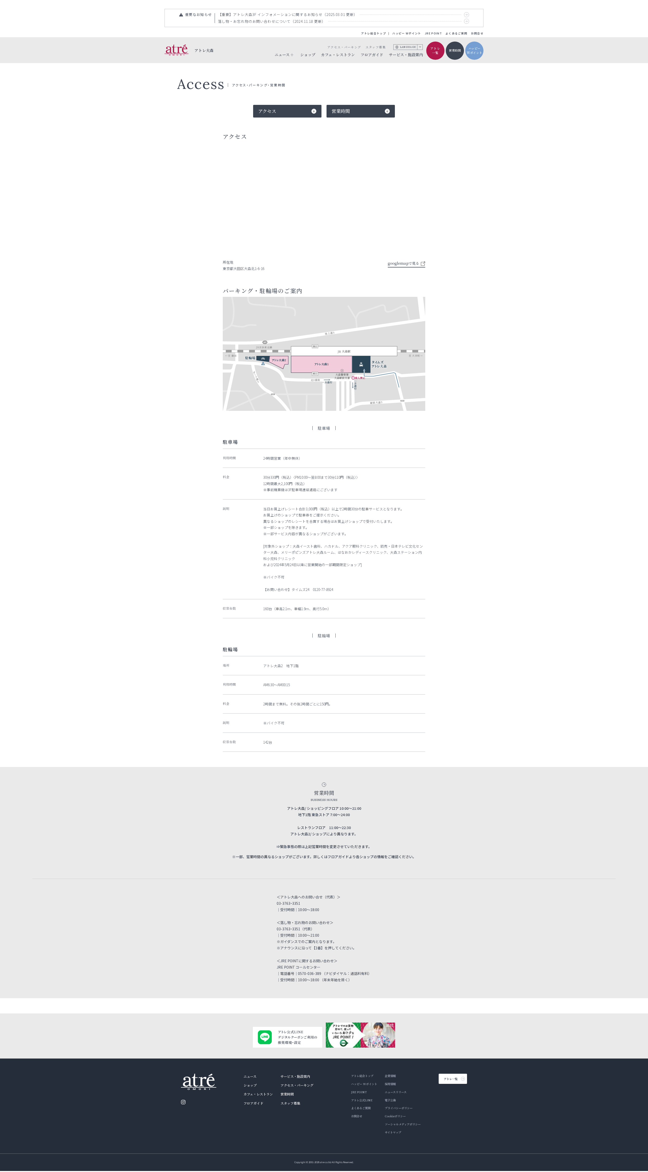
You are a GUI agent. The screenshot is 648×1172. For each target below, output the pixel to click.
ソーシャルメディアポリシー (403, 1124)
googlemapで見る (403, 263)
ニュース (250, 1076)
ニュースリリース (396, 1092)
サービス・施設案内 (406, 54)
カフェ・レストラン (338, 54)
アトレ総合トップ (373, 33)
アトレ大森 (204, 50)
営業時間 (455, 50)
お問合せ (477, 33)
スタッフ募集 (376, 47)
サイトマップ (393, 1132)
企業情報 (390, 1076)
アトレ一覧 (435, 50)
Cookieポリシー (395, 1116)
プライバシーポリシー (399, 1108)
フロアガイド (371, 54)
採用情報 (390, 1084)
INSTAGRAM (183, 1102)
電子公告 (390, 1100)
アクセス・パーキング (344, 47)
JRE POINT (433, 33)
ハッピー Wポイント (406, 33)
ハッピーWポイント (474, 50)
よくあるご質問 (456, 33)
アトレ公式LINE (361, 1100)
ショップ (307, 54)
